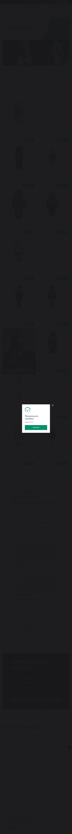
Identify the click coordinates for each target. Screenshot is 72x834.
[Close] (52, 405)
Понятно (36, 427)
